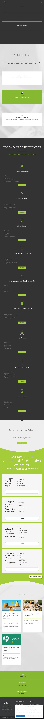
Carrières (17, 703)
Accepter (20, 715)
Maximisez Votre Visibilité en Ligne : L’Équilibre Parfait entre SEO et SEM (10, 615)
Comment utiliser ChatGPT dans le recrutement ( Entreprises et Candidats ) (11, 649)
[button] (41, 706)
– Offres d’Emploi (19, 704)
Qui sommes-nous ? (20, 701)
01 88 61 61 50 (22, 9)
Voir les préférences (38, 715)
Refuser (29, 715)
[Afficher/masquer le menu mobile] (41, 2)
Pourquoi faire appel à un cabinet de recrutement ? (32, 614)
